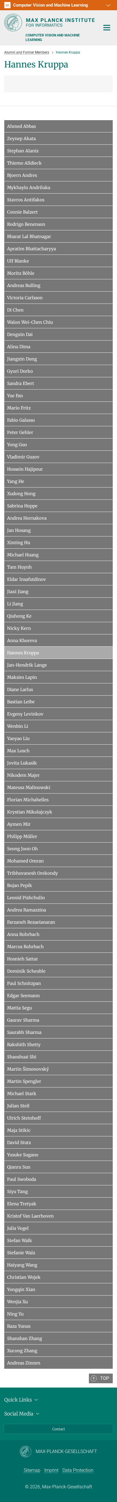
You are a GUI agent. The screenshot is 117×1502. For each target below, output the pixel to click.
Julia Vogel (18, 1228)
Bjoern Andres (22, 175)
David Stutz (19, 1142)
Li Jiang (15, 603)
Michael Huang (23, 555)
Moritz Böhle (20, 273)
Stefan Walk (19, 1240)
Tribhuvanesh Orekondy (32, 873)
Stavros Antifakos (25, 199)
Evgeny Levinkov (25, 714)
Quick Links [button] (18, 1400)
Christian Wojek (24, 1277)
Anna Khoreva (22, 640)
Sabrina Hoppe (22, 506)
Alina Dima (18, 346)
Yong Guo (17, 444)
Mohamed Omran (25, 861)
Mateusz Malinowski (28, 787)
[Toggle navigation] (107, 28)
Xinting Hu (18, 542)
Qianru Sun (18, 1167)
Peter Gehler (20, 432)
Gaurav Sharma (23, 1020)
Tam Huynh (19, 567)
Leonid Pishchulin (26, 897)
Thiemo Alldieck (24, 163)
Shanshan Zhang (24, 1338)
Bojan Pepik (19, 885)
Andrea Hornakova (27, 518)
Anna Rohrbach (23, 934)
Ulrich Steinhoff (24, 1118)
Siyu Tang (17, 1191)
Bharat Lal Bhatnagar (29, 236)
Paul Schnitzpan (24, 983)
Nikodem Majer (23, 775)
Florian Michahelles (28, 799)
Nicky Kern (19, 628)
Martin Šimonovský (28, 1069)
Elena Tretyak (21, 1203)
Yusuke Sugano (22, 1154)
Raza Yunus (18, 1326)
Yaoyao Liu (18, 738)
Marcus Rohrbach (25, 946)
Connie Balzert (22, 212)
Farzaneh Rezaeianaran (31, 922)
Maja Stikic (19, 1130)
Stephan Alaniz (23, 150)
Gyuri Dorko (20, 371)
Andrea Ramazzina (26, 910)
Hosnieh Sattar (22, 959)
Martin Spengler (24, 1081)
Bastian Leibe (21, 701)
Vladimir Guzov (23, 457)
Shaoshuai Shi (21, 1057)
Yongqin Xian (21, 1289)
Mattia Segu (19, 1008)
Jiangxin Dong (22, 359)
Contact (58, 1429)
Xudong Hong (21, 493)
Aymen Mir (19, 824)
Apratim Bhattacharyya (31, 248)
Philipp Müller (22, 836)
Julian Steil (18, 1105)
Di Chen (15, 310)
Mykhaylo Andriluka (28, 187)
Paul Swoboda (21, 1179)
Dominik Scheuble (26, 971)
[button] (108, 5)
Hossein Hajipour (25, 469)
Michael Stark (21, 1093)
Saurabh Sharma (24, 1032)
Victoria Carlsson (25, 297)
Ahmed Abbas (21, 126)
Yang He (15, 481)
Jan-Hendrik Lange (27, 665)
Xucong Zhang (22, 1350)
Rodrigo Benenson (26, 224)
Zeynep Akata (21, 138)
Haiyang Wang (22, 1265)
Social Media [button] (19, 1414)
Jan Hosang (19, 530)
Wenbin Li (17, 726)
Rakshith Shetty (24, 1044)
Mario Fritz (19, 408)
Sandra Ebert (20, 383)
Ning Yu (15, 1314)
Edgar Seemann (23, 995)
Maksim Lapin (22, 677)
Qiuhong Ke (19, 616)
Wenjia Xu (17, 1301)
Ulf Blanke (18, 261)
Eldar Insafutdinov (26, 579)
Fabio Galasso (21, 420)
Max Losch (18, 750)
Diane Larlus (20, 689)
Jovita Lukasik (22, 763)
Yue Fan (15, 395)
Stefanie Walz (21, 1252)
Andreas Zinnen (23, 1363)
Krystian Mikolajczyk (29, 812)
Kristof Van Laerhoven (30, 1216)
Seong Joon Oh (22, 848)
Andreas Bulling (23, 285)
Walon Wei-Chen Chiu (30, 322)
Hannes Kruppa (23, 652)
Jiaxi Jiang (17, 591)
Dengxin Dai (20, 334)
